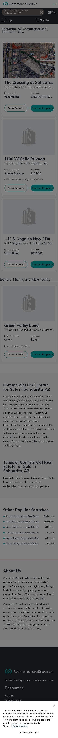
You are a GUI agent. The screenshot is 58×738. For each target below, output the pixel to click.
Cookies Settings (29, 732)
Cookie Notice (20, 726)
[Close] (54, 705)
